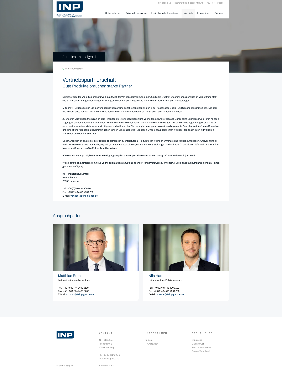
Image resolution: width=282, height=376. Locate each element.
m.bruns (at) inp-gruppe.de (80, 294)
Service (218, 13)
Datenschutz (198, 344)
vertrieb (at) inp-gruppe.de (84, 196)
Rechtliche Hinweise (201, 347)
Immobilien (203, 13)
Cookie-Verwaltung (201, 351)
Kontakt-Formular (107, 365)
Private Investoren (136, 13)
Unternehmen (113, 13)
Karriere (148, 340)
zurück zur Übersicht (74, 69)
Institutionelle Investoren (165, 13)
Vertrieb (188, 13)
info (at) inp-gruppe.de (109, 358)
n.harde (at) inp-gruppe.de (170, 294)
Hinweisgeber (151, 344)
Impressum (197, 340)
